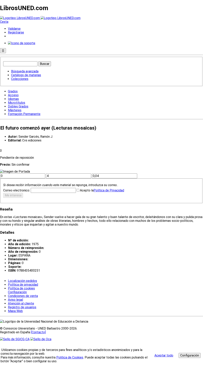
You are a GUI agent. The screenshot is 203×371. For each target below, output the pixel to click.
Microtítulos (16, 103)
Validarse (14, 29)
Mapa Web (15, 311)
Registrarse (16, 32)
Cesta (4, 22)
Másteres (14, 110)
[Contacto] (38, 332)
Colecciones (19, 79)
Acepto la (87, 190)
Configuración (17, 292)
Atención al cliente (21, 303)
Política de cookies (21, 288)
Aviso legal (15, 300)
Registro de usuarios (22, 307)
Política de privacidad (23, 284)
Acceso (13, 95)
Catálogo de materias (26, 75)
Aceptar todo (163, 355)
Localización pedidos (22, 281)
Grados (13, 91)
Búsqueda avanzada (24, 71)
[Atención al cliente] (21, 43)
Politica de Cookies (69, 357)
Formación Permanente (24, 114)
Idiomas (13, 99)
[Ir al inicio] (40, 18)
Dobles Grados (18, 106)
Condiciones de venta (23, 296)
